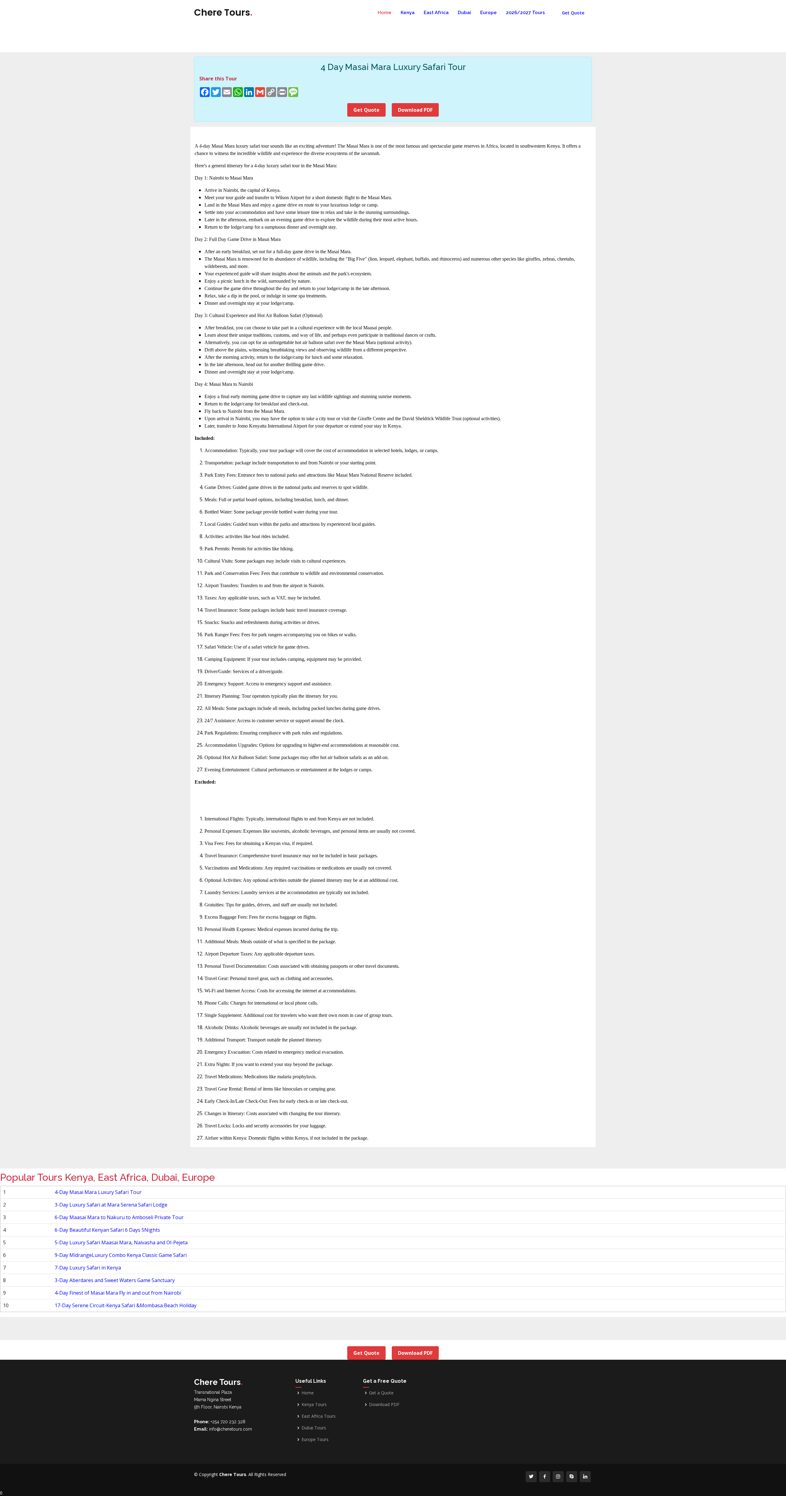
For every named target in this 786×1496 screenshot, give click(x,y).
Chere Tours (223, 12)
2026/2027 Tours (525, 12)
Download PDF (415, 110)
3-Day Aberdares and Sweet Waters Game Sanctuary (115, 1280)
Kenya (407, 12)
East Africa (436, 12)
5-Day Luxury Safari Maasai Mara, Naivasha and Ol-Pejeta (121, 1242)
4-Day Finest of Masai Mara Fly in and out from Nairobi (118, 1292)
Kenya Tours (314, 1404)
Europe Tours (315, 1439)
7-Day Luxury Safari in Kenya (88, 1267)
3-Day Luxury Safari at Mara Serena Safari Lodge (111, 1204)
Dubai (464, 12)
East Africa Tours (319, 1416)
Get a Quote (381, 1393)
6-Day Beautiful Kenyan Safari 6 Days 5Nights (107, 1230)
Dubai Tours (314, 1428)
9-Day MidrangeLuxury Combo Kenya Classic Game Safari (121, 1255)
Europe (488, 12)
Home (384, 12)
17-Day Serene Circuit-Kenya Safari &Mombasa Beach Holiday (125, 1305)
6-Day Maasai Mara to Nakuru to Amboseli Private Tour (119, 1217)
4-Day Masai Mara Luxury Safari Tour (98, 1192)
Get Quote (573, 13)
